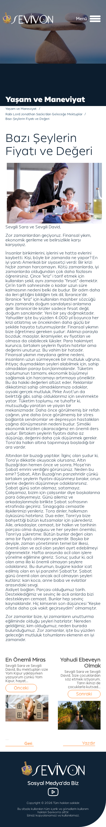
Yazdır (88, 743)
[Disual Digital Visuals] (92, 823)
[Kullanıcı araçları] (7, 739)
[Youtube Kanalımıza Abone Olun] (53, 792)
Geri (28, 743)
